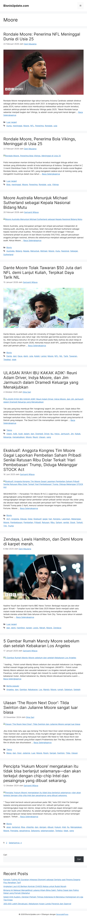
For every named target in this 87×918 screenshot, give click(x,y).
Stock (72, 522)
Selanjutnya (15, 843)
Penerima (39, 126)
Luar (33, 753)
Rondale (48, 126)
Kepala (26, 251)
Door (19, 753)
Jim (72, 434)
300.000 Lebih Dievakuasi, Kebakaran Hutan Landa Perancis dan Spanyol (37, 904)
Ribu (53, 522)
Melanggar (76, 519)
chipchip (30, 827)
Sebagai (74, 251)
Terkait (79, 522)
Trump (11, 526)
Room (45, 753)
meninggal (17, 126)
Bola (8, 184)
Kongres (56, 519)
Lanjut (43, 356)
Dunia (9, 126)
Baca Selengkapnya (51, 174)
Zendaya (57, 628)
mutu (57, 251)
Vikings (55, 184)
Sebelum (68, 689)
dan (32, 434)
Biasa (8, 753)
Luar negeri (11, 122)
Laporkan (66, 519)
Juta (31, 356)
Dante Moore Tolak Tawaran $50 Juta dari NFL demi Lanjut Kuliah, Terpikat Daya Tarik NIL (42, 272)
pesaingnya (24, 831)
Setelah (77, 689)
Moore (26, 126)
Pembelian (28, 522)
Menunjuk (34, 251)
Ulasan (42, 437)
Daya (20, 356)
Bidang (19, 251)
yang (48, 437)
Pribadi (37, 522)
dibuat (50, 827)
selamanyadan (47, 831)
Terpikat (7, 359)
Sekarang (35, 831)
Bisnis (9, 247)
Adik (15, 434)
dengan (42, 827)
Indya (56, 434)
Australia (10, 251)
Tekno (9, 430)
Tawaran (73, 356)
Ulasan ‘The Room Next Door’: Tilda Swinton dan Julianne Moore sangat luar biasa (40, 707)
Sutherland (8, 254)
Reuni (35, 437)
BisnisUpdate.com (16, 5)
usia (55, 126)
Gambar (23, 689)
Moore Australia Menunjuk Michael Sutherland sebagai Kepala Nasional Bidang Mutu (36, 202)
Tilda (68, 753)
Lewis (35, 628)
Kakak (77, 434)
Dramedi (39, 434)
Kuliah (37, 356)
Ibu (52, 434)
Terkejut (59, 831)
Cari (5, 855)
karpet (29, 628)
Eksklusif (37, 519)
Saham (59, 522)
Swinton (61, 753)
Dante (9, 356)
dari (15, 356)
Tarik (66, 356)
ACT (8, 519)
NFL (32, 126)
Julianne (26, 753)
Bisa (23, 827)
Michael (43, 251)
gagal (44, 519)
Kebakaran (33, 689)
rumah (60, 689)
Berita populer (12, 686)
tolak (14, 359)
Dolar (30, 519)
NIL (60, 356)
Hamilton (21, 628)
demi (25, 356)
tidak (66, 831)
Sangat (53, 753)
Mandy (46, 689)
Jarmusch (65, 434)
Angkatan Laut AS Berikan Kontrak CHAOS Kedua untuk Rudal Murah (34, 886)
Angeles (10, 689)
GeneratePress (62, 914)
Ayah (20, 434)
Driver (46, 434)
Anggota (15, 519)
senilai (66, 522)
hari (50, 519)
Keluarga (7, 437)
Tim (5, 526)
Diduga (23, 519)
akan (8, 827)
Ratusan (45, 522)
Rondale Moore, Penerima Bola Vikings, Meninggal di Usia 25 (39, 141)
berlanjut (16, 827)
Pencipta (14, 831)
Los (40, 689)
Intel (64, 827)
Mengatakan (76, 827)
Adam (9, 434)
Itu (68, 827)
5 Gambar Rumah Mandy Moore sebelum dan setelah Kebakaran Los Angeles (41, 643)
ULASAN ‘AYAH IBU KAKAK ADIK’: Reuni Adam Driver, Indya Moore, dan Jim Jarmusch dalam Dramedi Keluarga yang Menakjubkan (40, 379)
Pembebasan (16, 522)
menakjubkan (18, 437)
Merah (42, 628)
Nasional (65, 251)
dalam (27, 434)
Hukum (57, 827)
